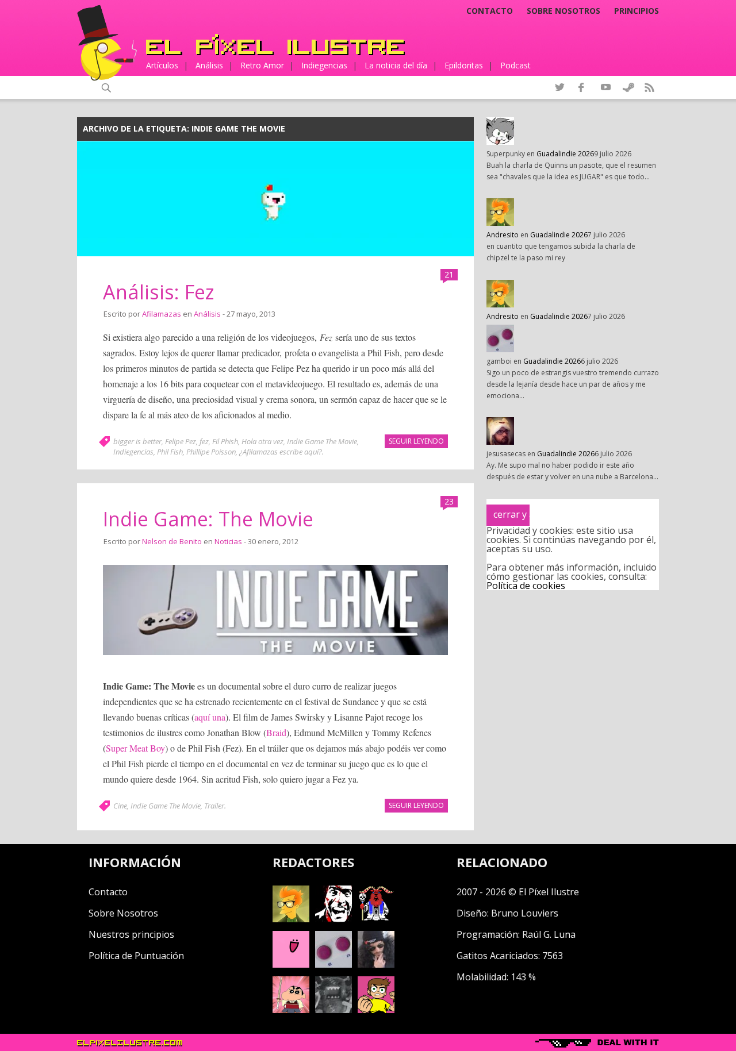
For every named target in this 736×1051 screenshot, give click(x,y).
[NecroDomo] (333, 1009)
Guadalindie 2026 (565, 154)
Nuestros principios (131, 934)
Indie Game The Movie (322, 441)
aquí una (209, 717)
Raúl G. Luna (549, 934)
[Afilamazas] (291, 1009)
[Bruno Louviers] (291, 964)
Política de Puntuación (136, 955)
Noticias (228, 541)
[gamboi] (333, 964)
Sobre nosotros (563, 11)
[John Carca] (376, 964)
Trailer (214, 805)
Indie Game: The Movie (208, 519)
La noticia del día (396, 65)
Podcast (515, 65)
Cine (120, 805)
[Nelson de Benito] (333, 919)
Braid (276, 732)
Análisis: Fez (158, 292)
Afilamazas (161, 314)
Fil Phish (225, 441)
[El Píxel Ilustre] (275, 44)
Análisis (209, 65)
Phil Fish (170, 451)
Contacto (489, 11)
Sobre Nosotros (123, 913)
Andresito (502, 235)
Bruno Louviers (524, 913)
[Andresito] (291, 919)
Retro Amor (262, 65)
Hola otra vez (262, 441)
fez (204, 441)
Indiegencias (324, 65)
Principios (636, 11)
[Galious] (376, 919)
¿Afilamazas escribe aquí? (280, 451)
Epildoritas (463, 65)
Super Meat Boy (135, 748)
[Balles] (376, 1009)
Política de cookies (525, 585)
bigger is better (137, 441)
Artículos (162, 65)
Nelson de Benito (172, 541)
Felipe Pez (180, 441)
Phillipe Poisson (211, 451)
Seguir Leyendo (416, 441)
